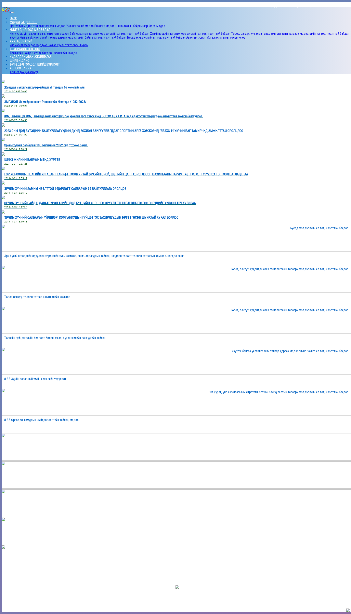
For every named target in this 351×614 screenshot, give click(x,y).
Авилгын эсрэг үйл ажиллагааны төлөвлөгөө (215, 37)
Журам (83, 45)
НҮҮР (13, 18)
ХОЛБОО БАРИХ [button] (20, 68)
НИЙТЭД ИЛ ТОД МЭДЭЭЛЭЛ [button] (30, 30)
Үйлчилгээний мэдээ (80, 26)
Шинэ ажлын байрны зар (132, 26)
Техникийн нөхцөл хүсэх (25, 53)
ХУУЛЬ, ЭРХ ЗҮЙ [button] (21, 41)
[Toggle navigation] (12, 12)
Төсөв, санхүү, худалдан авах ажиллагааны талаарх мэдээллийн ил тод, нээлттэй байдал (290, 34)
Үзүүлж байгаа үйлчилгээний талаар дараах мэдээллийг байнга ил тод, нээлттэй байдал (68, 37)
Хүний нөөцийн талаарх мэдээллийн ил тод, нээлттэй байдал (190, 34)
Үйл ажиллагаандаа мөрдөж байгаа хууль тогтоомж (44, 45)
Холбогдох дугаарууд (24, 72)
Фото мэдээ (157, 26)
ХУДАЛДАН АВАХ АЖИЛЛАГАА (31, 57)
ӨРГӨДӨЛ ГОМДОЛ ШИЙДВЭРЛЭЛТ (35, 64)
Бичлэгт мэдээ (104, 26)
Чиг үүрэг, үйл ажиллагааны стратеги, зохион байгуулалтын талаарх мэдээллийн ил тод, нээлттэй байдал (80, 34)
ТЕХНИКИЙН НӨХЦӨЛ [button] (25, 49)
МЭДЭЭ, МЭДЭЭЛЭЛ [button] (23, 22)
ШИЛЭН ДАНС (19, 61)
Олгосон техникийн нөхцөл (59, 53)
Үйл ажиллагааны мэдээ (49, 26)
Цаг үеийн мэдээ (21, 26)
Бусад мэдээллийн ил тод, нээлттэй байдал (156, 37)
